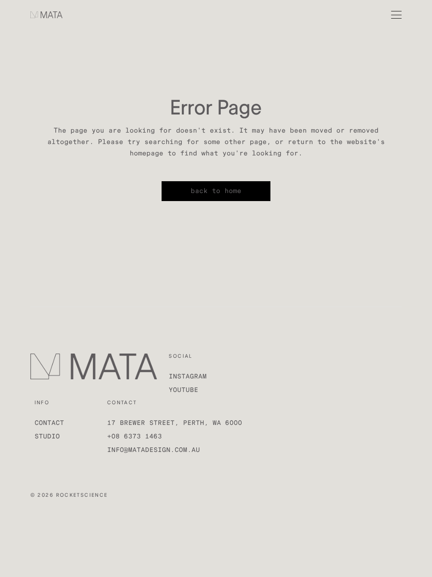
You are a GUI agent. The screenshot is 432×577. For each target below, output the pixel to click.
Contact (49, 423)
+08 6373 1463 (134, 437)
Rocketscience (82, 495)
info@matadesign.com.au (153, 450)
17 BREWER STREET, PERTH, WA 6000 (174, 423)
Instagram (188, 377)
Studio (47, 437)
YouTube (183, 390)
